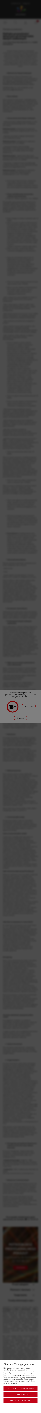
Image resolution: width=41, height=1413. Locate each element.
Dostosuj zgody (20, 1394)
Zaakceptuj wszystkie (20, 1400)
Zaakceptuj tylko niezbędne (20, 1389)
